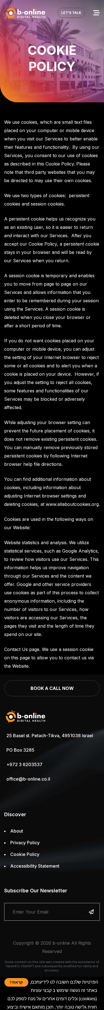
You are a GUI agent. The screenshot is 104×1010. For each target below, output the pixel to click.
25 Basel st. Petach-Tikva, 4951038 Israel (49, 735)
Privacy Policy (25, 842)
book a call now (52, 688)
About (16, 830)
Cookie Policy (24, 854)
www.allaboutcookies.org (72, 504)
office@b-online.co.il (28, 779)
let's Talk (71, 13)
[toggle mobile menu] (96, 12)
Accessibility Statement (34, 865)
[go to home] (25, 12)
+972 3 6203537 (24, 764)
